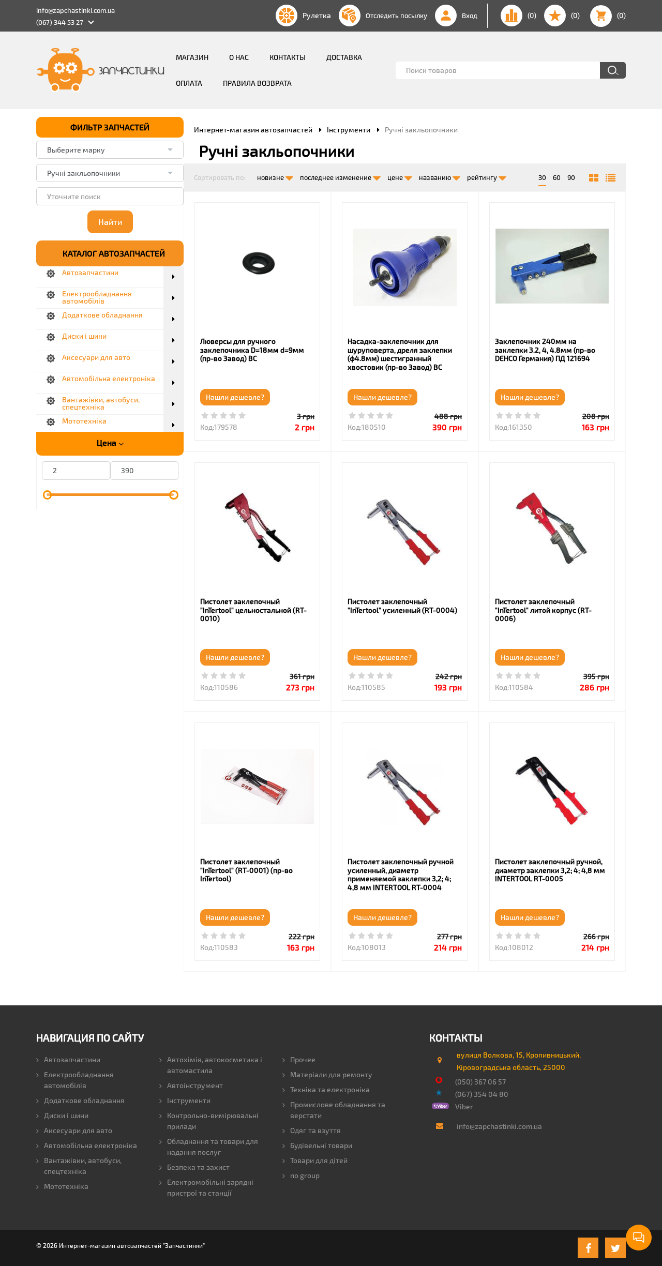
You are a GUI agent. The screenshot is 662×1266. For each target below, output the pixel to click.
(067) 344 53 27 (59, 22)
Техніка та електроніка (330, 1089)
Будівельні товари (321, 1145)
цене (395, 177)
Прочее (302, 1059)
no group (305, 1175)
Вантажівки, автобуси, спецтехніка (83, 1165)
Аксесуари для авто (78, 1130)
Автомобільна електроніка (90, 1145)
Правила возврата (257, 83)
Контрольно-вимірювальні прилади (213, 1121)
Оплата (189, 83)
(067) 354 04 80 (481, 1094)
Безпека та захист (198, 1167)
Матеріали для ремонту (331, 1074)
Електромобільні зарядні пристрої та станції (210, 1187)
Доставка (344, 57)
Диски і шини (66, 1115)
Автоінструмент (195, 1085)
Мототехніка (66, 1186)
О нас (239, 57)
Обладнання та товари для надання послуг (212, 1146)
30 (542, 177)
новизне (271, 177)
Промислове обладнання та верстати (337, 1110)
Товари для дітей (319, 1160)
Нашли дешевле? (235, 397)
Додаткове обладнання (84, 1100)
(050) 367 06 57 (480, 1081)
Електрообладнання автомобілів (79, 1080)
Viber (464, 1106)
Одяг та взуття (315, 1130)
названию (436, 177)
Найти (110, 222)
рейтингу (483, 177)
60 (557, 177)
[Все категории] (593, 178)
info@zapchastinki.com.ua (75, 10)
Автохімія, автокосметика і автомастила (214, 1065)
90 (571, 177)
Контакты (287, 57)
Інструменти (188, 1100)
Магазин (192, 57)
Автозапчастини (72, 1059)
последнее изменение (336, 177)
